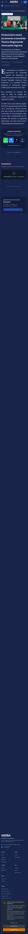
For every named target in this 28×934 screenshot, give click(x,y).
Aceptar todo (14, 929)
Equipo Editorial (4, 896)
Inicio (2, 11)
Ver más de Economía (13, 145)
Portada (16, 868)
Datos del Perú (18, 872)
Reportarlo (18, 152)
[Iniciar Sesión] (25, 2)
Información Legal (5, 891)
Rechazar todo (14, 922)
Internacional (4, 862)
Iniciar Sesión (4, 878)
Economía (7, 5)
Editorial (3, 868)
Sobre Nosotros (4, 889)
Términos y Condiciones (6, 898)
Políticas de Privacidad (5, 893)
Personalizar (14, 926)
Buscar (16, 870)
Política (2, 854)
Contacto (3, 881)
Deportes (3, 857)
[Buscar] (6, 2)
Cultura (16, 854)
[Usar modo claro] (21, 2)
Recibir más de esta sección (12, 209)
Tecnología (17, 857)
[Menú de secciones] (2, 2)
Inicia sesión (7, 176)
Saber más (9, 909)
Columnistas (3, 870)
